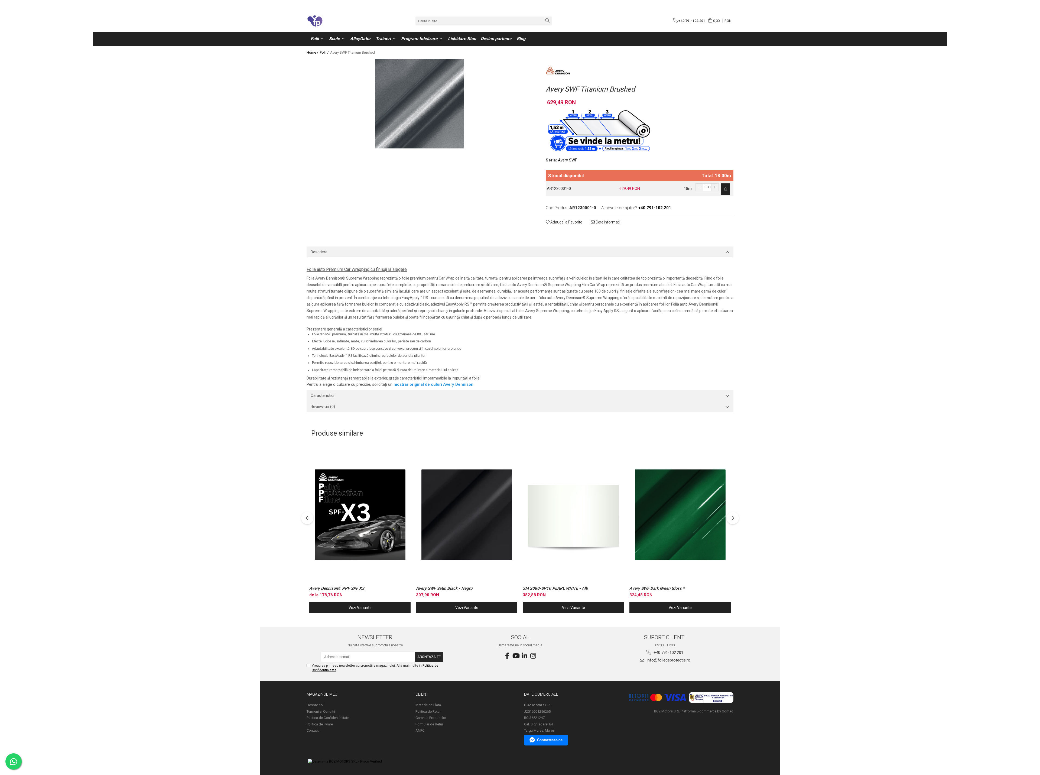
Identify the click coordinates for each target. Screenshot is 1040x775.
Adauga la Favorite (566, 222)
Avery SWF (567, 160)
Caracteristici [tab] (322, 395)
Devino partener (496, 38)
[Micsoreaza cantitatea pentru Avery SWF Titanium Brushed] (699, 187)
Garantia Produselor (430, 718)
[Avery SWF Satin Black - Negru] (466, 514)
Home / (313, 52)
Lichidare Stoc (462, 38)
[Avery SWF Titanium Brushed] (419, 103)
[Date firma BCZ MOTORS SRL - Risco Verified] (345, 761)
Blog (521, 38)
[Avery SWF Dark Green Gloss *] (680, 514)
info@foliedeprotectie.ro (668, 660)
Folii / (324, 52)
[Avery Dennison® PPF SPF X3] (360, 514)
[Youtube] (515, 656)
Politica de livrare (320, 724)
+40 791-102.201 (667, 652)
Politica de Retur (428, 711)
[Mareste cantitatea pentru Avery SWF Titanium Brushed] (715, 187)
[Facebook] (507, 656)
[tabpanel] (419, 103)
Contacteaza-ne (550, 740)
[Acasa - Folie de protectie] (334, 21)
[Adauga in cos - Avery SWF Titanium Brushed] (725, 189)
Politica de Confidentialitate (328, 718)
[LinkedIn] (524, 656)
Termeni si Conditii (321, 711)
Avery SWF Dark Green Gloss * (657, 588)
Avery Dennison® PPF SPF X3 (336, 588)
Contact (313, 730)
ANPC (419, 730)
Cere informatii (607, 222)
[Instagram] (533, 656)
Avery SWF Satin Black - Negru (444, 588)
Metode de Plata (428, 705)
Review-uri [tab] (323, 406)
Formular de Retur (429, 724)
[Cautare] (547, 21)
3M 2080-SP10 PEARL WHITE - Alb (555, 588)
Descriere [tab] (319, 251)
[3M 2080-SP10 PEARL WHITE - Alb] (573, 514)
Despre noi (315, 705)
